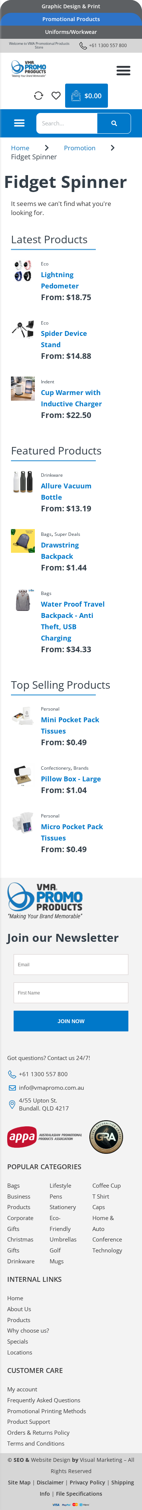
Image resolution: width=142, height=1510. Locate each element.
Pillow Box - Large (71, 778)
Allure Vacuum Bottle (66, 491)
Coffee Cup (106, 1185)
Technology (107, 1250)
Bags (13, 1185)
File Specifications (79, 1493)
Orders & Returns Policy (38, 1432)
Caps (98, 1207)
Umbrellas (63, 1239)
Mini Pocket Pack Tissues (70, 725)
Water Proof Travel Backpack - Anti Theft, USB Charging (73, 620)
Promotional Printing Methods (46, 1411)
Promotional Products (71, 19)
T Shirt (100, 1196)
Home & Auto (103, 1223)
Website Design (50, 1459)
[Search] (114, 123)
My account (22, 1389)
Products (18, 1320)
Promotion (79, 147)
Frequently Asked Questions (43, 1400)
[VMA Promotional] (29, 69)
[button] (123, 70)
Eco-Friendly (60, 1223)
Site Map (19, 1482)
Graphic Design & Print (71, 6)
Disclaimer (50, 1482)
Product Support (28, 1421)
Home (20, 147)
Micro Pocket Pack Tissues (72, 832)
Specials (17, 1341)
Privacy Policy (87, 1482)
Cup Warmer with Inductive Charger (71, 398)
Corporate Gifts (20, 1223)
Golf (55, 1250)
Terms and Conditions (35, 1443)
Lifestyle (60, 1185)
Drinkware (20, 1261)
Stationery (63, 1207)
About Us (19, 1309)
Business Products (18, 1202)
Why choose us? (28, 1330)
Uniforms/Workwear (71, 31)
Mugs (57, 1261)
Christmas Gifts (20, 1244)
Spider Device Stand (64, 339)
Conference (107, 1239)
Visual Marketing (101, 1459)
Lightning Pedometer (60, 280)
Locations (19, 1352)
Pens (56, 1196)
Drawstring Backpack (60, 550)
